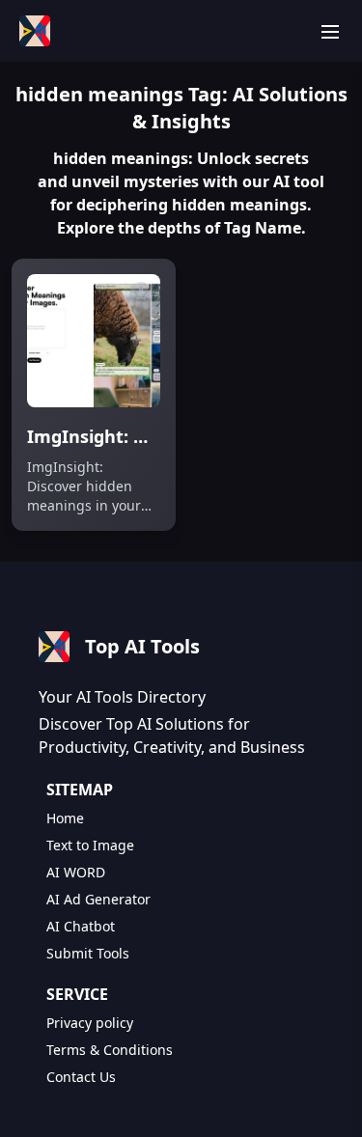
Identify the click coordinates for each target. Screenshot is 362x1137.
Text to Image (90, 845)
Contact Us (81, 1077)
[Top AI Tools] (34, 30)
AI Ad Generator (98, 899)
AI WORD (75, 872)
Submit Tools (87, 953)
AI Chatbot (80, 926)
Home (65, 818)
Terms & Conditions (109, 1049)
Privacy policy (89, 1022)
